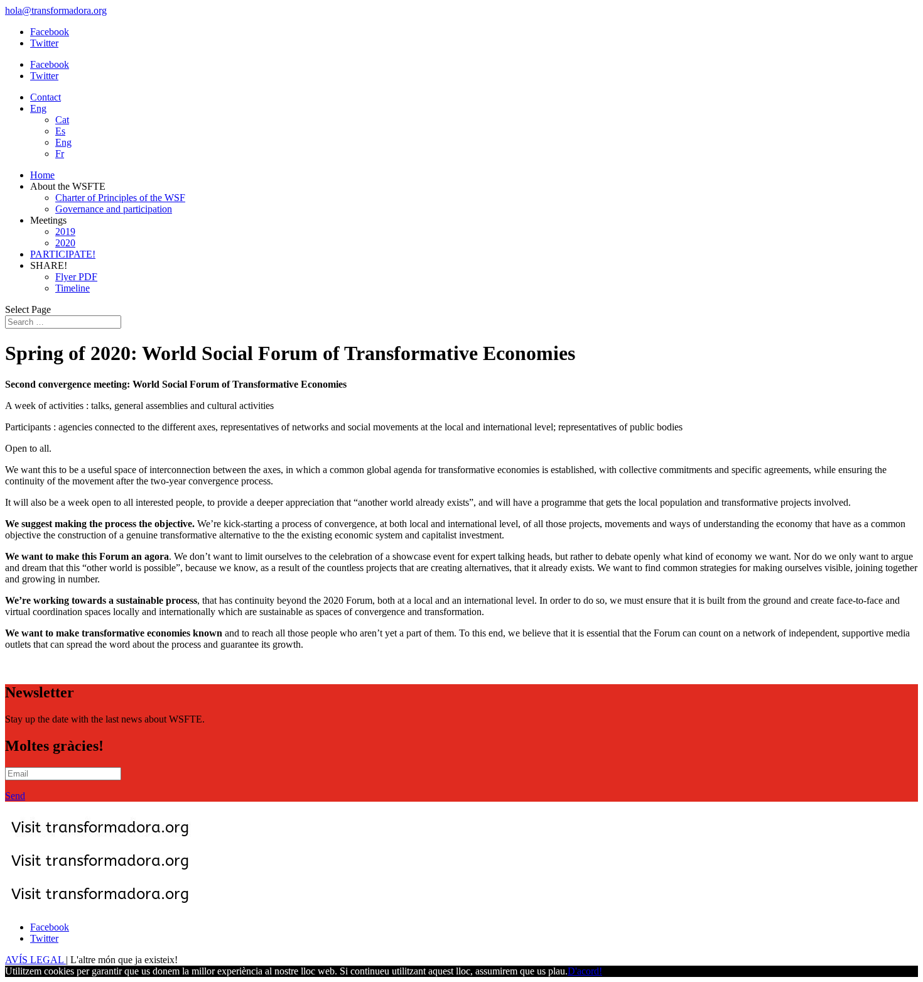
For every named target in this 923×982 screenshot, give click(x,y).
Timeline (72, 288)
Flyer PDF (76, 276)
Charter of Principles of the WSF (120, 197)
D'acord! (585, 971)
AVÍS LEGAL (35, 959)
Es (60, 131)
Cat (62, 119)
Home (42, 175)
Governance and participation (113, 209)
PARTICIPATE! (62, 254)
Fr (59, 153)
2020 (65, 242)
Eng (38, 108)
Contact (45, 97)
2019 (65, 231)
